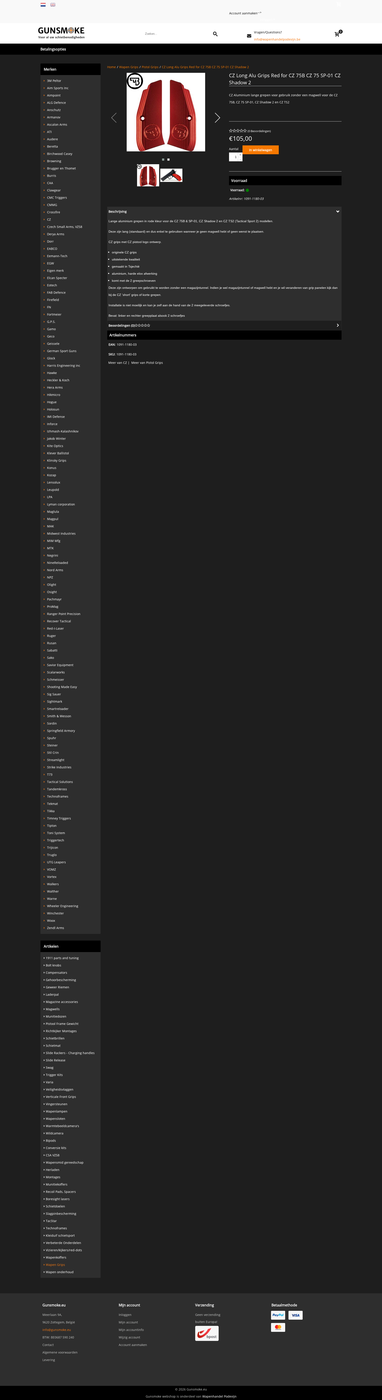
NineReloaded (57, 563)
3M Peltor (54, 81)
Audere (52, 139)
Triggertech (55, 840)
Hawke (52, 373)
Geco (50, 336)
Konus (51, 468)
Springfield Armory (61, 731)
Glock (51, 358)
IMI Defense (56, 417)
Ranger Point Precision (63, 614)
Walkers (53, 884)
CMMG (52, 205)
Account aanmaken (243, 13)
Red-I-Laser (55, 628)
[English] (52, 4)
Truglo (52, 855)
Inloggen (266, 19)
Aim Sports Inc (58, 88)
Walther (53, 891)
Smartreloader (58, 709)
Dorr (50, 241)
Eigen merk (55, 270)
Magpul (52, 519)
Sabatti (52, 650)
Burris (51, 176)
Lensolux (53, 482)
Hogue (52, 402)
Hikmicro (53, 395)
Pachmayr (54, 599)
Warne (52, 899)
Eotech (52, 285)
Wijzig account (129, 1337)
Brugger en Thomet (61, 168)
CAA (50, 183)
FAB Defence (56, 292)
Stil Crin (53, 752)
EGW (50, 263)
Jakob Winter (56, 438)
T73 (49, 774)
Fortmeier (54, 314)
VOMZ (51, 869)
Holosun (53, 409)
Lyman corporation (61, 504)
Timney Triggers (59, 818)
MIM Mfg (53, 541)
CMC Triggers (57, 197)
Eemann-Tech (57, 256)
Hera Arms (55, 387)
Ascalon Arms (57, 124)
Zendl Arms (55, 928)
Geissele (53, 343)
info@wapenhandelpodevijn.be (277, 39)
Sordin (52, 723)
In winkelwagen (260, 150)
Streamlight (55, 760)
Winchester (55, 913)
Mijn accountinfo (131, 1330)
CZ (49, 219)
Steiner (52, 745)
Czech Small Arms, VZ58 (64, 227)
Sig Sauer (54, 694)
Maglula (53, 511)
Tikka (51, 811)
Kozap (51, 475)
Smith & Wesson (59, 716)
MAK (50, 526)
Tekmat (52, 804)
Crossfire (53, 212)
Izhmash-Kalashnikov (62, 431)
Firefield (53, 300)
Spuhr (51, 738)
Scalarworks (56, 672)
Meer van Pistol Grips (147, 363)
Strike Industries (59, 767)
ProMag (52, 606)
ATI (49, 132)
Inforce (52, 424)
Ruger (51, 636)
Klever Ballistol (58, 453)
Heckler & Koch (58, 380)
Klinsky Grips (56, 460)
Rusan (51, 643)
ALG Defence (56, 102)
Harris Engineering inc (63, 365)
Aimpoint (54, 95)
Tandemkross (57, 789)
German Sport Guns (61, 351)
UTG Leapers (56, 862)
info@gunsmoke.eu (56, 1330)
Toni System (56, 833)
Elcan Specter (57, 278)
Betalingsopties (53, 49)
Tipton (52, 825)
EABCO (52, 249)
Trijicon (52, 847)
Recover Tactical (59, 621)
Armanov (53, 117)
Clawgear (54, 190)
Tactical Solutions (60, 782)
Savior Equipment (60, 665)
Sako (50, 658)
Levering (48, 1360)
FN (49, 307)
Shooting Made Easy (62, 687)
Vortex (51, 877)
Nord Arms (55, 570)
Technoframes (57, 796)
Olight (51, 584)
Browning (54, 161)
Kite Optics (55, 446)
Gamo (51, 329)
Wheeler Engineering (62, 906)
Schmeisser (55, 679)
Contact (48, 1345)
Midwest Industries (61, 533)
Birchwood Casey (59, 154)
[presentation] (114, 118)
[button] (163, 159)
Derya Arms (55, 234)
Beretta (52, 146)
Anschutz (54, 110)
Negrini (52, 555)
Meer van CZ (117, 363)
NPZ (50, 577)
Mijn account (128, 1322)
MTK (50, 548)
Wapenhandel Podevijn (219, 1396)
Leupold (53, 490)
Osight (52, 592)
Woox (51, 920)
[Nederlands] (43, 4)
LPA (49, 497)
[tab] (224, 211)
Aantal (234, 149)
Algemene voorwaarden (60, 1352)
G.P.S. (51, 322)
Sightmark (54, 701)
